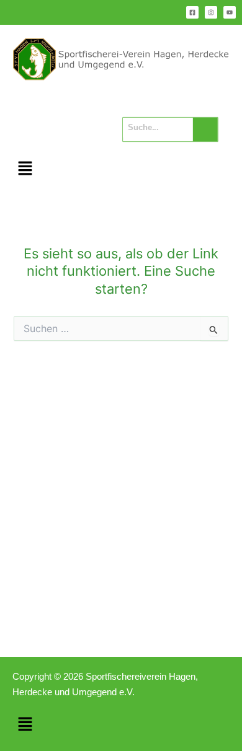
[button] (24, 169)
